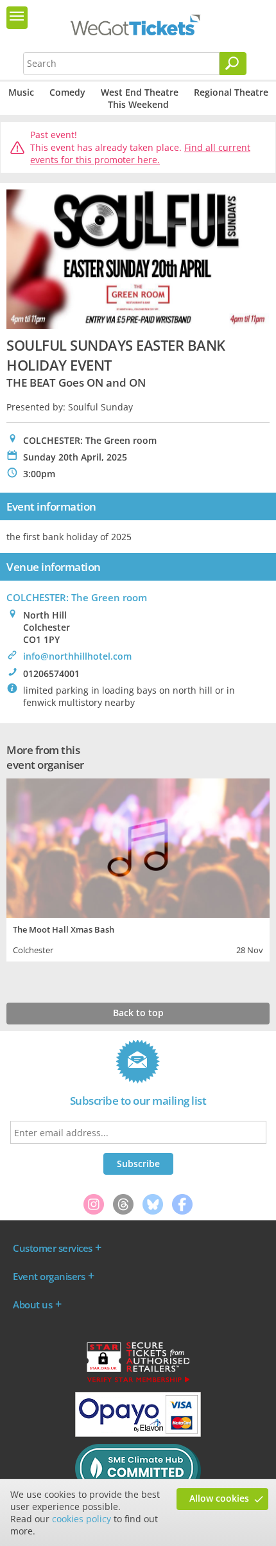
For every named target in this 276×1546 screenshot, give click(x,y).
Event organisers (49, 1276)
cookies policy (81, 1519)
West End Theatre (139, 92)
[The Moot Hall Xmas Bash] (138, 846)
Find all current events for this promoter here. (140, 153)
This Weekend (138, 104)
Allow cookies (219, 1498)
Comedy (67, 92)
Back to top (138, 1012)
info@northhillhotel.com (77, 656)
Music (21, 92)
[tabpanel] (138, 868)
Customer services (52, 1248)
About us (32, 1304)
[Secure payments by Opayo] (138, 1433)
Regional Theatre (231, 92)
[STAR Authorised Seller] (138, 1381)
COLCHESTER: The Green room (76, 597)
